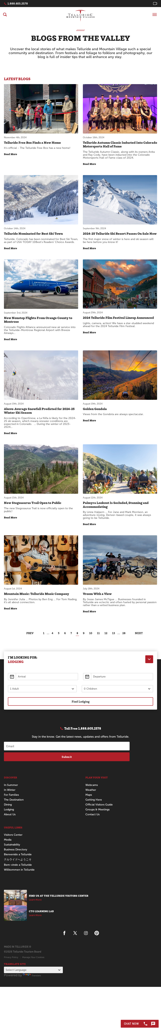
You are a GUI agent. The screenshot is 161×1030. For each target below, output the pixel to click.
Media (7, 839)
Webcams (91, 785)
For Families (11, 794)
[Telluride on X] (75, 933)
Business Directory (15, 849)
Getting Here (93, 799)
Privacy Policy (11, 957)
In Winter (9, 789)
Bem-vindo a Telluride (18, 864)
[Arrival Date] (43, 676)
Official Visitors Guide (99, 804)
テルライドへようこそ (17, 859)
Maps (88, 794)
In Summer (11, 785)
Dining (8, 804)
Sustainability (12, 844)
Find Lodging (81, 701)
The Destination (14, 799)
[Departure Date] (118, 676)
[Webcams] (155, 3)
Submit (67, 757)
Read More (10, 154)
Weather (90, 789)
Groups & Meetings (97, 809)
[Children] (117, 688)
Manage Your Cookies (33, 957)
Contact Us (92, 814)
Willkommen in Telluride (19, 869)
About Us (10, 814)
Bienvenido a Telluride (18, 854)
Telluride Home (80, 15)
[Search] (5, 14)
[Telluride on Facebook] (64, 933)
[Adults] (42, 688)
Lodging (9, 809)
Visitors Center (13, 834)
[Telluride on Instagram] (85, 933)
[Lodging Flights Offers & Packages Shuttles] (149, 659)
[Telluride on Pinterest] (96, 933)
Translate (36, 975)
